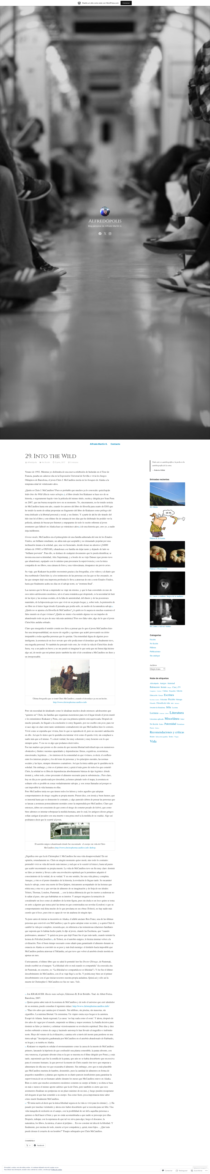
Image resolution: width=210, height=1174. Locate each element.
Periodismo (180, 724)
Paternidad (170, 723)
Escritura (169, 695)
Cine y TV (176, 687)
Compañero (153, 691)
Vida (153, 741)
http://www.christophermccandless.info (70, 702)
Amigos (163, 683)
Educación (153, 695)
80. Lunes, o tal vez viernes (160, 626)
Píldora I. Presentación (158, 568)
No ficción (46, 462)
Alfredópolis (105, 221)
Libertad (162, 713)
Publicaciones (155, 651)
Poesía (152, 728)
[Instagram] (110, 233)
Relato (152, 736)
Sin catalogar (155, 655)
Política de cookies (56, 1169)
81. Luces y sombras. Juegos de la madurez (166, 596)
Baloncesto (155, 686)
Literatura (177, 712)
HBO (172, 703)
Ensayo (160, 695)
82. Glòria (154, 507)
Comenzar (126, 3)
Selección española (162, 737)
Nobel (182, 719)
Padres (161, 724)
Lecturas (154, 713)
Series (171, 736)
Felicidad (163, 699)
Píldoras (153, 647)
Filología (179, 699)
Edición (179, 691)
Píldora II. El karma (157, 538)
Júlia (168, 707)
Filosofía (152, 703)
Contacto (115, 444)
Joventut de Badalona (157, 707)
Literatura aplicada (157, 719)
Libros (167, 713)
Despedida (172, 691)
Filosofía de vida (163, 703)
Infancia (177, 703)
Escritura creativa (154, 699)
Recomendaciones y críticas (167, 732)
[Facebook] (100, 233)
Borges (169, 687)
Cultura (165, 691)
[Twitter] (105, 233)
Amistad (171, 683)
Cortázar (159, 691)
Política (157, 728)
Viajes (176, 737)
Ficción (153, 639)
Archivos (153, 665)
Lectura (175, 707)
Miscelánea (172, 718)
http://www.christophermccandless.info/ (91, 1006)
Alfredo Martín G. (99, 444)
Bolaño (163, 687)
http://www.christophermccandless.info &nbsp (75, 847)
